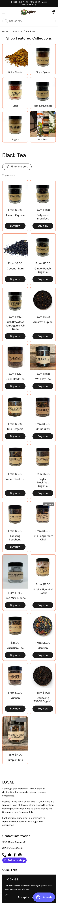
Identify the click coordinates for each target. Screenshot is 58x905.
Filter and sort (19, 166)
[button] (52, 12)
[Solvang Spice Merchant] (28, 12)
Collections (17, 31)
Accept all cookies (29, 897)
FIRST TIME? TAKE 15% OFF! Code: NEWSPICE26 (29, 3)
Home (5, 31)
